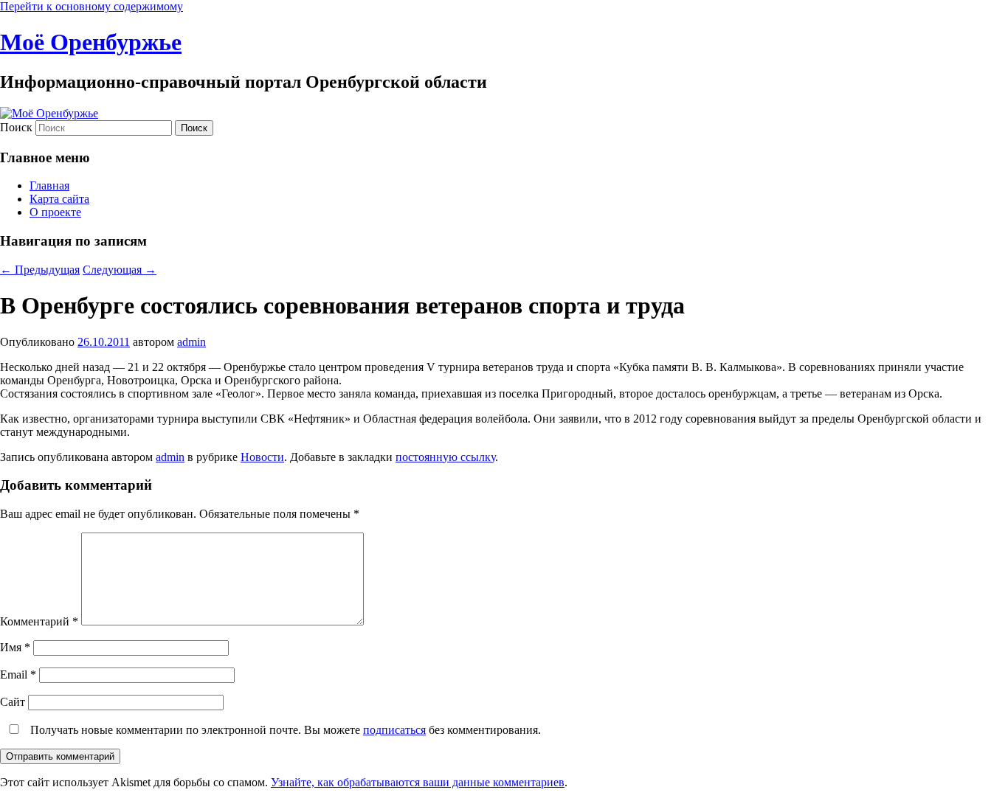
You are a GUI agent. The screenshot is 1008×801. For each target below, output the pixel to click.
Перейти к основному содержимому (91, 6)
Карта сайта (59, 199)
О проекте (55, 212)
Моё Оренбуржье (91, 42)
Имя (15, 647)
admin (191, 342)
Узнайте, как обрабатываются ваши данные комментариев (418, 782)
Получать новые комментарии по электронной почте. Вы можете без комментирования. (284, 730)
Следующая (119, 269)
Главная (49, 185)
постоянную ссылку (445, 457)
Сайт (12, 702)
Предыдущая (40, 269)
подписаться (394, 730)
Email (18, 674)
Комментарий (39, 621)
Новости (262, 457)
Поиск (16, 127)
